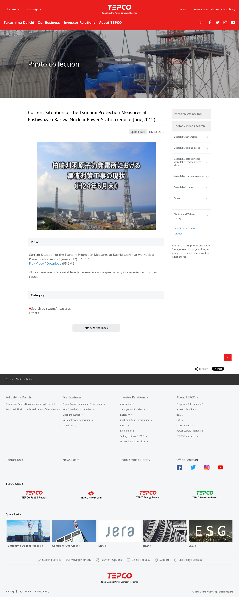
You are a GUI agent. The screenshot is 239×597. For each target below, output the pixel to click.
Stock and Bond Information (135, 420)
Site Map (10, 591)
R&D (178, 414)
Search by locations (184, 187)
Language (32, 9)
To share (203, 369)
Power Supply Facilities (188, 430)
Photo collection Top (188, 114)
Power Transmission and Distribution (83, 404)
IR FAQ (123, 425)
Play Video (36, 263)
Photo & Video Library (223, 9)
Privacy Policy (42, 591)
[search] (200, 22)
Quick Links (10, 9)
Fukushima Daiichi (19, 22)
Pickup (177, 198)
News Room (201, 9)
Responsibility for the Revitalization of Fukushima (32, 409)
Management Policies (131, 409)
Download (53, 263)
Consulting (68, 425)
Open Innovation (71, 414)
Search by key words (185, 136)
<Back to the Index (96, 328)
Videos (179, 233)
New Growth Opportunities (77, 409)
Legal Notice (24, 591)
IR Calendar (126, 430)
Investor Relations (79, 22)
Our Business (49, 22)
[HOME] (7, 379)
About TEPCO (110, 22)
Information (126, 404)
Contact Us (185, 9)
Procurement (183, 425)
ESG (178, 420)
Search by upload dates (187, 147)
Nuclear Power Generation (77, 420)
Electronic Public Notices (132, 441)
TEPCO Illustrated (185, 436)
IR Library (125, 414)
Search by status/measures (189, 176)
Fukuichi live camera (186, 228)
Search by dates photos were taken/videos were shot (187, 162)
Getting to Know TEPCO (132, 436)
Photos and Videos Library (184, 216)
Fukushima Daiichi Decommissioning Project (29, 404)
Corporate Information (188, 404)
